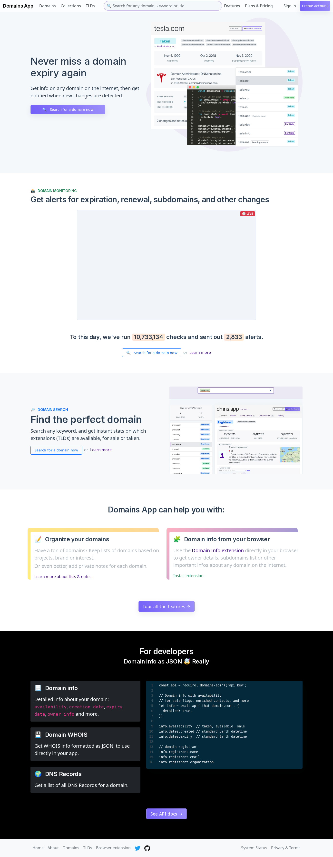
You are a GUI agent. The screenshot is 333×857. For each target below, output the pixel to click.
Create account (315, 5)
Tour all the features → (167, 606)
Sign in (290, 6)
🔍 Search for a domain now (67, 109)
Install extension (188, 575)
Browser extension (113, 847)
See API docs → (166, 814)
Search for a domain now (56, 450)
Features (232, 6)
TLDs (90, 6)
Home (38, 847)
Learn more (200, 352)
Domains (47, 6)
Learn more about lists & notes (62, 576)
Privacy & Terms (286, 847)
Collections (71, 6)
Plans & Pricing (259, 6)
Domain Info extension (218, 550)
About (53, 847)
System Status (254, 847)
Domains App (18, 6)
